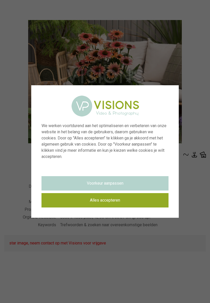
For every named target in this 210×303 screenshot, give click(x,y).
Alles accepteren (105, 200)
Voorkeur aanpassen (105, 183)
